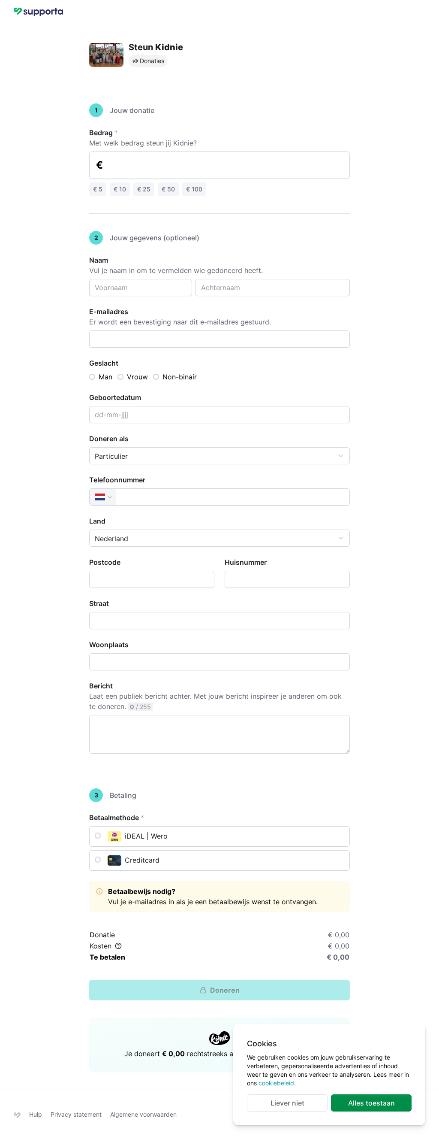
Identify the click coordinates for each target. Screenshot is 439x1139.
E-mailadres (108, 311)
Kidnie (169, 47)
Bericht (101, 686)
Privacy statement (76, 1114)
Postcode (104, 562)
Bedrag (103, 132)
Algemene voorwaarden (143, 1114)
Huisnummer (246, 562)
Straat (99, 603)
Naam (98, 260)
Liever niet (287, 1103)
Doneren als (109, 438)
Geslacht (103, 363)
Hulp (35, 1114)
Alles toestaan (371, 1103)
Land (97, 521)
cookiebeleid (276, 1083)
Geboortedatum (115, 397)
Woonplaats (109, 644)
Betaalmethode (116, 817)
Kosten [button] (100, 946)
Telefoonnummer (117, 480)
